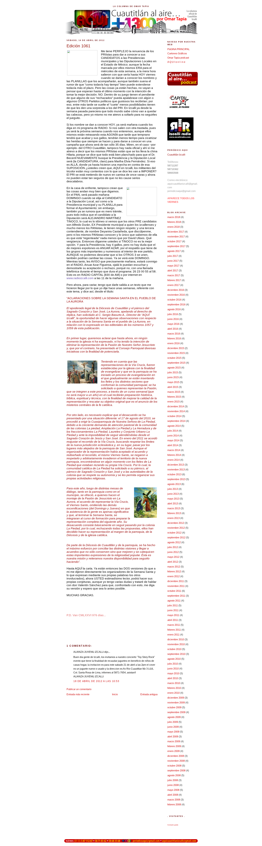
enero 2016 (173, 343)
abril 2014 (172, 445)
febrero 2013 (174, 513)
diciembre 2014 (175, 406)
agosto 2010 (174, 659)
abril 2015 (172, 387)
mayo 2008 (173, 790)
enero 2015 (173, 401)
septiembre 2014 (176, 421)
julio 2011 (172, 605)
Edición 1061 (78, 46)
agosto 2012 (174, 542)
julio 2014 (172, 430)
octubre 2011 (174, 591)
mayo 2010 (173, 673)
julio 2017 (172, 256)
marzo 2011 (173, 625)
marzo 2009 (173, 741)
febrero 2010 (174, 688)
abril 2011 (172, 620)
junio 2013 (173, 494)
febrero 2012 (174, 571)
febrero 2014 (174, 455)
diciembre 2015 (175, 348)
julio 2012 (172, 547)
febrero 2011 (174, 629)
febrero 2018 (174, 222)
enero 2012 (173, 576)
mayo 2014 (173, 440)
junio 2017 (173, 261)
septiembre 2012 (176, 537)
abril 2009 (172, 736)
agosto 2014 (174, 426)
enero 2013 (173, 518)
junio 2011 (173, 610)
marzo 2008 (173, 799)
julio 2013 (172, 489)
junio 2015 (173, 377)
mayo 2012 (173, 557)
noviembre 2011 (176, 586)
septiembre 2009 (176, 712)
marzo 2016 (173, 333)
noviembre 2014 (176, 411)
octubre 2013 (174, 474)
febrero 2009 (174, 746)
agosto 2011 (174, 600)
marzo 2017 (173, 275)
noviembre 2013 (176, 469)
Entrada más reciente (78, 694)
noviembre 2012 (176, 528)
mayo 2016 (173, 324)
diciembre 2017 (175, 231)
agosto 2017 (174, 251)
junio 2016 (173, 319)
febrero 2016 (174, 338)
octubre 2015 (174, 358)
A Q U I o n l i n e (176, 62)
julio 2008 (172, 780)
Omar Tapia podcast (178, 57)
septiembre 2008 (176, 770)
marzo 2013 (173, 508)
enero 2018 (173, 227)
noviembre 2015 (176, 353)
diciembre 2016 (175, 290)
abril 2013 (172, 503)
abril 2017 (172, 270)
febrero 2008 (174, 804)
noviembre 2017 (176, 236)
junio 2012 (173, 552)
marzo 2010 (173, 683)
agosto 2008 (174, 775)
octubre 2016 (174, 299)
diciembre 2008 (175, 756)
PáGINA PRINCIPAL (178, 49)
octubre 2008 (174, 765)
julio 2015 (172, 372)
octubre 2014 (174, 416)
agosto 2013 (174, 484)
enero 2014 (173, 460)
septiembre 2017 (176, 246)
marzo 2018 (173, 217)
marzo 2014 (173, 450)
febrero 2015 (174, 396)
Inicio (115, 694)
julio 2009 (172, 722)
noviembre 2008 (176, 761)
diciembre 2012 (175, 523)
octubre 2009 (174, 707)
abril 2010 (172, 678)
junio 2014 (173, 435)
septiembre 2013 (176, 479)
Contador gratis (172, 825)
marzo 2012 (173, 566)
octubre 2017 (174, 241)
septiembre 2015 (176, 362)
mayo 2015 (173, 382)
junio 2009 (173, 727)
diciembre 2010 (175, 639)
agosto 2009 (174, 717)
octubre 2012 (174, 532)
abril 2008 (172, 795)
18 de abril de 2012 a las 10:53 (96, 681)
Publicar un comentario (79, 689)
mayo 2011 (173, 615)
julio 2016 (172, 314)
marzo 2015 (173, 392)
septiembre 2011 (176, 595)
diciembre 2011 (175, 581)
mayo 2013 (173, 498)
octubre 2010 (174, 649)
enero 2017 (173, 285)
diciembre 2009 (175, 697)
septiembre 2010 (176, 654)
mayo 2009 (173, 731)
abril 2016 (172, 329)
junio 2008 (173, 785)
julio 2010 (172, 663)
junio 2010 (173, 668)
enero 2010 (173, 693)
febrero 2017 (174, 280)
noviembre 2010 (176, 644)
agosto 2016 (174, 309)
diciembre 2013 (175, 464)
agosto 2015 (174, 367)
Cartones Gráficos (177, 53)
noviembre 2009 (176, 702)
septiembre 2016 (176, 304)
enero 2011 (173, 634)
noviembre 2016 (176, 295)
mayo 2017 (173, 265)
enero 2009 (173, 751)
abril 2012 (172, 562)
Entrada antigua (149, 694)
